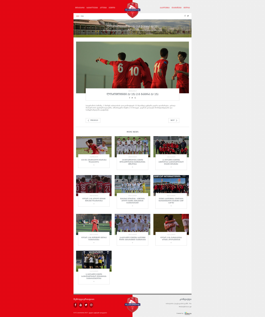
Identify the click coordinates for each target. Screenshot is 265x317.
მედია (187, 8)
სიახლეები (92, 8)
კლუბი (103, 8)
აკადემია (165, 8)
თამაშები (176, 8)
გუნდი (112, 8)
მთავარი (79, 8)
